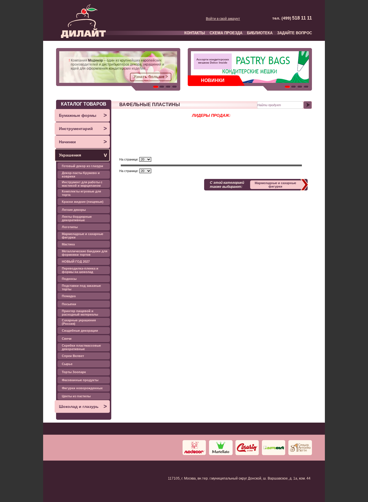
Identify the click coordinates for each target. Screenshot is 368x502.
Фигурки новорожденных (82, 388)
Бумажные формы (83, 115)
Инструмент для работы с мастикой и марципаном (82, 183)
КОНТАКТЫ (194, 33)
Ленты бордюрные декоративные (77, 218)
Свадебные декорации (80, 330)
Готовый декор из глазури (82, 166)
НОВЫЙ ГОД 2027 (76, 261)
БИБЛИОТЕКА (260, 33)
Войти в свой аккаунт (223, 19)
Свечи (67, 338)
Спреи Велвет (73, 356)
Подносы (69, 278)
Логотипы (70, 227)
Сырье (67, 364)
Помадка (69, 296)
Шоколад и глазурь (83, 406)
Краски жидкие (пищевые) (82, 201)
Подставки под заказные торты (81, 287)
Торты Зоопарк (74, 372)
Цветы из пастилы (76, 396)
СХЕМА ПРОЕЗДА (226, 33)
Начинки (83, 141)
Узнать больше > (151, 76)
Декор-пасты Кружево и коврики (81, 174)
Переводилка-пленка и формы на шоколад (80, 270)
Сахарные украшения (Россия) (79, 321)
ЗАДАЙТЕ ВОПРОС (294, 33)
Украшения (83, 155)
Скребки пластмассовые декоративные (81, 347)
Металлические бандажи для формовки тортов (84, 252)
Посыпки (69, 304)
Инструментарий (83, 128)
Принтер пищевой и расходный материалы (80, 312)
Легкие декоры (74, 209)
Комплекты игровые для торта (81, 193)
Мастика (68, 244)
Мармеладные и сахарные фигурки (82, 235)
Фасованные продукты (80, 380)
